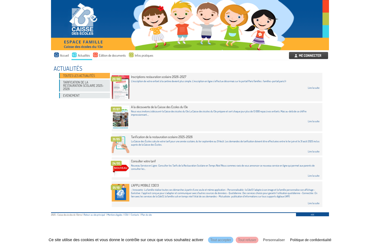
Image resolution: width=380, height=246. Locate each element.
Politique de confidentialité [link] (310, 240)
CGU (126, 214)
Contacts (135, 214)
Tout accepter (220, 240)
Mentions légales (114, 214)
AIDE (312, 214)
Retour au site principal (94, 214)
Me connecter (310, 55)
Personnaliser (274, 240)
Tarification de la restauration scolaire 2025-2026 (83, 85)
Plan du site (146, 214)
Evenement (71, 95)
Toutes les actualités (79, 76)
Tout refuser (247, 240)
